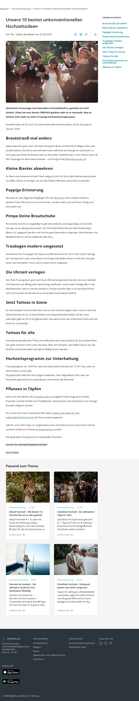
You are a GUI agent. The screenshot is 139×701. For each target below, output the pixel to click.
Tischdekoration (41, 396)
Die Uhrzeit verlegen (112, 47)
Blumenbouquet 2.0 (76, 159)
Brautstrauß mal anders (114, 23)
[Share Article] (95, 34)
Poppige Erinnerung (112, 32)
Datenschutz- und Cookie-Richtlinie (49, 655)
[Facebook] (100, 643)
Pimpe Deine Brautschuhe (115, 36)
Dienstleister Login (77, 647)
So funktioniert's (40, 643)
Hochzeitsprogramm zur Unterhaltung (115, 61)
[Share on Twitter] (86, 34)
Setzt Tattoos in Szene (113, 51)
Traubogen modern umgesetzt (112, 42)
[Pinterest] (110, 643)
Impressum (38, 659)
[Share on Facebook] (75, 34)
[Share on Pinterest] (81, 34)
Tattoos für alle (110, 56)
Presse (36, 651)
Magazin (37, 647)
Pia (12, 34)
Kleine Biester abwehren (114, 27)
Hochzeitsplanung (44, 429)
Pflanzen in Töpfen (112, 67)
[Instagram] (105, 643)
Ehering (58, 197)
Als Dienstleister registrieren (82, 643)
